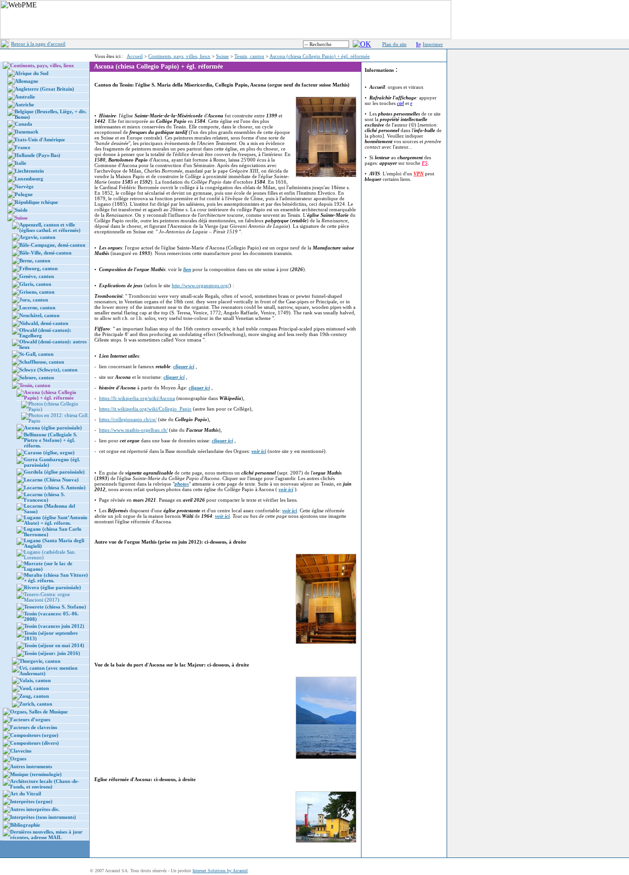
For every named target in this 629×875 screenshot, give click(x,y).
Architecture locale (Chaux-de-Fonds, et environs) (44, 783)
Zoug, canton (34, 696)
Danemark (26, 131)
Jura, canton (33, 299)
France (22, 147)
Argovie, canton (37, 237)
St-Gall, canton (36, 354)
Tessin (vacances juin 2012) (54, 626)
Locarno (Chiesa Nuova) (51, 479)
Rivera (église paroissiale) (52, 587)
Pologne (24, 194)
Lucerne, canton (37, 307)
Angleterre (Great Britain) (44, 89)
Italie (20, 163)
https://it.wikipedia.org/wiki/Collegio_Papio (145, 408)
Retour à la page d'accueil (38, 43)
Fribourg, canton (38, 268)
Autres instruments (31, 766)
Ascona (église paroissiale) (53, 427)
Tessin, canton (249, 56)
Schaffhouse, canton (41, 362)
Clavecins (20, 750)
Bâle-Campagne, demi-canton (52, 245)
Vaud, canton (34, 688)
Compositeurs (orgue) (34, 735)
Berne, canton (34, 260)
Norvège (24, 186)
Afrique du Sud (31, 73)
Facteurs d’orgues (30, 719)
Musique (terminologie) (36, 774)
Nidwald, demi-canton (43, 323)
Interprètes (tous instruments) (43, 817)
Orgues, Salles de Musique (39, 711)
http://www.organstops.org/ (200, 285)
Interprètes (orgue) (31, 801)
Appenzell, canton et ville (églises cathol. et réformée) (50, 227)
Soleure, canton (36, 377)
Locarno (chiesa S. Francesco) (44, 497)
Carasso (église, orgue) (49, 452)
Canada (23, 124)
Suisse (222, 56)
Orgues (18, 758)
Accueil (135, 56)
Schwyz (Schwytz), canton (48, 369)
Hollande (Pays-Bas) (37, 155)
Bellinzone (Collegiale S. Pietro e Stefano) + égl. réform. (50, 440)
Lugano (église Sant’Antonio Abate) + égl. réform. (55, 520)
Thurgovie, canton (39, 661)
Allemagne (26, 81)
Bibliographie (25, 825)
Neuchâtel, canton (39, 315)
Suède (21, 210)
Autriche (24, 104)
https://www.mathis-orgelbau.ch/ (133, 430)
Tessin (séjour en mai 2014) (54, 645)
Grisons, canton (36, 292)
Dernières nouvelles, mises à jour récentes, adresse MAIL (46, 834)
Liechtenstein (29, 171)
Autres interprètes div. (34, 809)
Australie (25, 96)
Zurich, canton (35, 704)
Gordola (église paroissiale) (54, 472)
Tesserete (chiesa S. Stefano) (55, 606)
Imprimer (433, 44)
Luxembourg (29, 178)
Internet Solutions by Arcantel (220, 870)
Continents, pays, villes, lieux (179, 56)
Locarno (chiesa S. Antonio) (55, 487)
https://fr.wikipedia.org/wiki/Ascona (137, 398)
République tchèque (36, 202)
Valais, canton (35, 680)
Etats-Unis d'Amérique (40, 139)
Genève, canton (36, 276)
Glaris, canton (35, 284)
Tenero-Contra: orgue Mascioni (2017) (47, 597)
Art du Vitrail (25, 793)
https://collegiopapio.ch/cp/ (128, 419)
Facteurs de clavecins (33, 727)
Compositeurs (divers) (34, 743)
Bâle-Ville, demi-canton (45, 252)
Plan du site (394, 44)
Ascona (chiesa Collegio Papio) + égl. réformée (319, 56)
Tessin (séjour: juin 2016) (52, 653)
